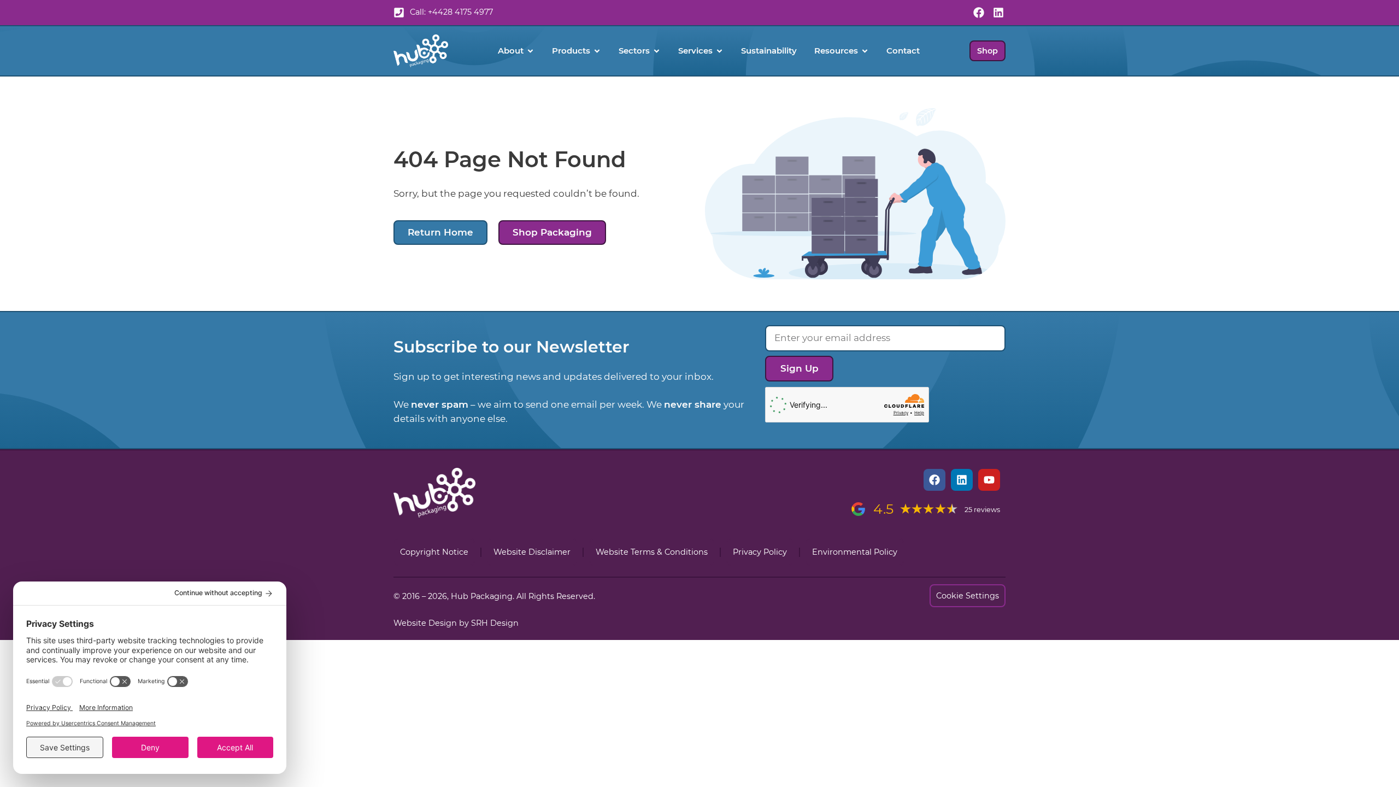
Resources (836, 50)
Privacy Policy (760, 552)
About (511, 50)
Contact (903, 50)
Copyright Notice (434, 552)
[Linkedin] (998, 12)
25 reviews (982, 510)
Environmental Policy (854, 552)
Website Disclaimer (532, 552)
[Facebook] (979, 12)
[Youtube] (989, 480)
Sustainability (769, 50)
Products (571, 50)
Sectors (634, 50)
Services (695, 50)
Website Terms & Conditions (652, 552)
